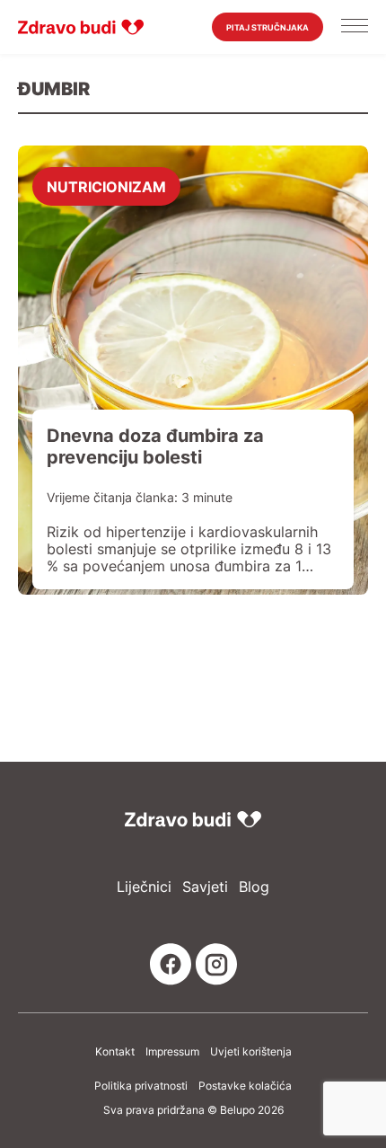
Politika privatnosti (141, 1086)
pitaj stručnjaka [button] (267, 27)
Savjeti (205, 887)
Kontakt (115, 1052)
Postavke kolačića (245, 1086)
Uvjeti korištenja (251, 1052)
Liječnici (144, 887)
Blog (254, 887)
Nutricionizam (106, 186)
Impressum (172, 1052)
